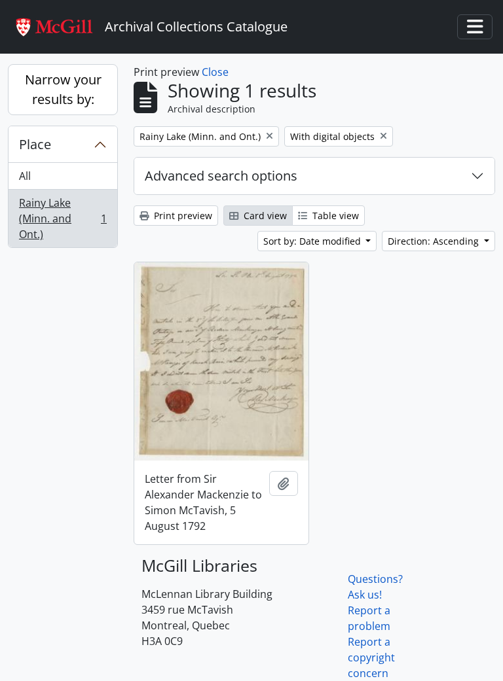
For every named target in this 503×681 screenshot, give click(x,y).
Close (215, 72)
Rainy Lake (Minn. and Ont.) (62, 218)
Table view (334, 215)
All (25, 176)
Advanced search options (221, 175)
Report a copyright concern (371, 657)
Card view (264, 215)
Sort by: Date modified (313, 241)
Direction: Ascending (434, 241)
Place (35, 144)
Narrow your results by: (63, 89)
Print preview (181, 215)
